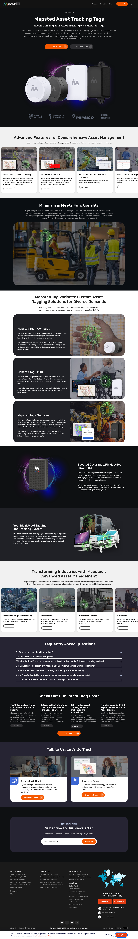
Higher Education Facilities (77, 891)
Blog (110, 4)
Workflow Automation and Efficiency (51, 885)
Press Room (31, 928)
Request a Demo (91, 795)
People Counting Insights (18, 877)
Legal (105, 928)
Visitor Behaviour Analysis (18, 874)
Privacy (111, 928)
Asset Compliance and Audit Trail (50, 887)
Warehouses (73, 907)
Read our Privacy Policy (44, 936)
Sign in (132, 4)
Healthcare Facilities (75, 894)
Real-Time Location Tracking (49, 874)
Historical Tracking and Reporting (80, 877)
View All (69, 733)
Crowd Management (17, 887)
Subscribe (89, 842)
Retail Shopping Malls (76, 899)
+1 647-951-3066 (108, 917)
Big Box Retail (73, 886)
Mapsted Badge (75, 871)
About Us (13, 928)
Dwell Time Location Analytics (20, 885)
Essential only (107, 935)
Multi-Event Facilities (76, 902)
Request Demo (105, 901)
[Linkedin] (72, 923)
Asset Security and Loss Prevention (51, 882)
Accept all (121, 935)
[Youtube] (62, 923)
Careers (21, 928)
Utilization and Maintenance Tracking (52, 877)
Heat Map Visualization (17, 879)
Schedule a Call (82, 47)
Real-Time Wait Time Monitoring (20, 882)
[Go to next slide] (130, 170)
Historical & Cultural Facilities (78, 896)
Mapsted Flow (15, 871)
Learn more (8, 188)
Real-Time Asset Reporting (48, 879)
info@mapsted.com (108, 913)
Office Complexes (74, 889)
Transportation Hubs (75, 904)
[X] (67, 923)
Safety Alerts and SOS (76, 879)
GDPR (119, 928)
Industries (103, 4)
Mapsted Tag (45, 871)
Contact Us (122, 4)
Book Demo (56, 47)
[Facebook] (77, 923)
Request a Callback (32, 797)
